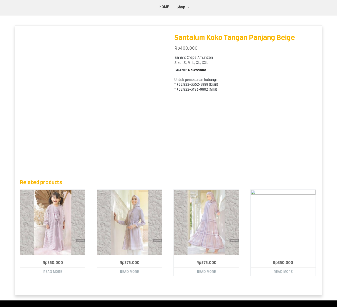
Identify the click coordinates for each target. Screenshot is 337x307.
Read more (52, 272)
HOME (164, 7)
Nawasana (197, 70)
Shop (181, 7)
